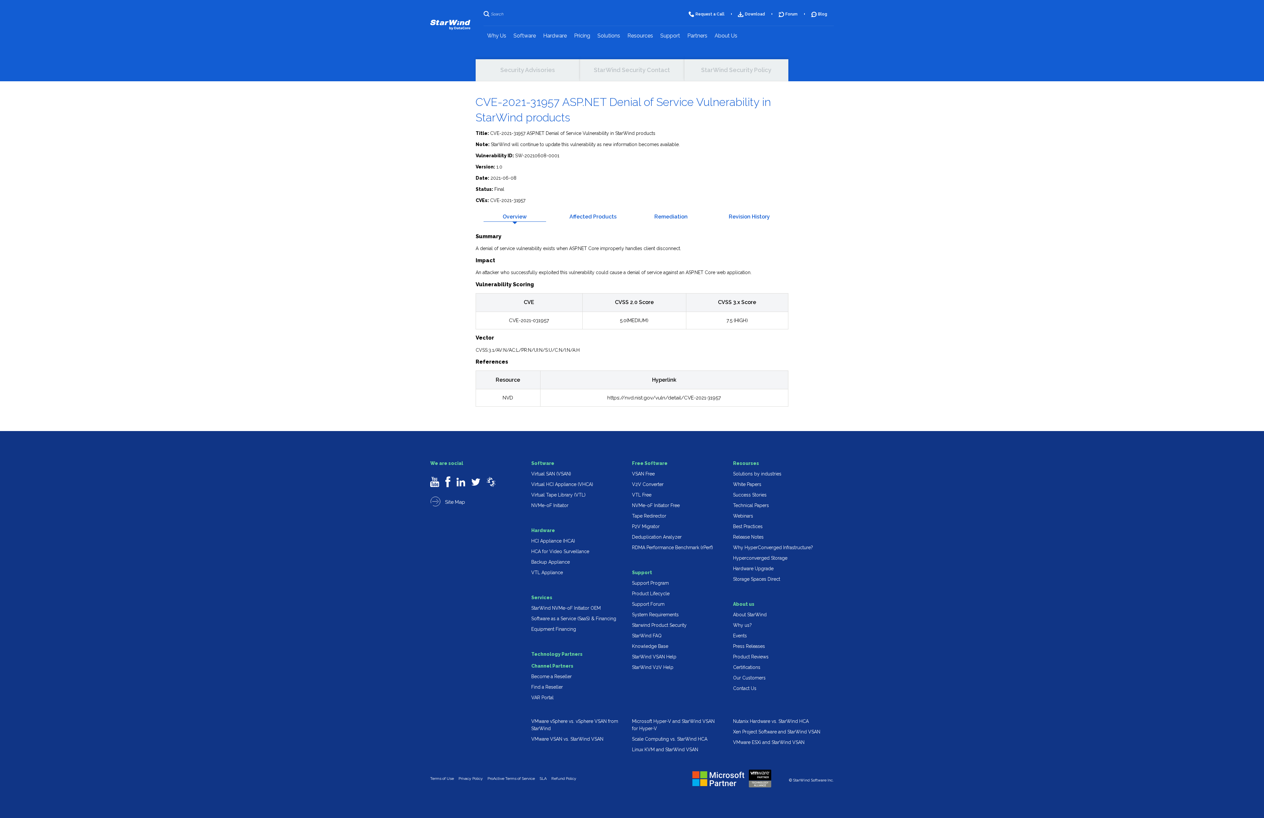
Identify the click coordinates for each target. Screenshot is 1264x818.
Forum (791, 14)
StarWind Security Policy (736, 69)
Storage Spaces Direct (756, 579)
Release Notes (748, 537)
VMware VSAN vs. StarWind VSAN (567, 739)
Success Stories (750, 495)
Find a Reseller (547, 687)
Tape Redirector (649, 516)
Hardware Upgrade (753, 568)
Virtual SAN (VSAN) (551, 473)
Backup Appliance (550, 562)
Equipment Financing (553, 629)
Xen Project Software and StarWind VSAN (776, 731)
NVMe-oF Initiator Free (656, 505)
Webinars (743, 516)
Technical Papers (751, 505)
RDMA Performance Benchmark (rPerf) (672, 547)
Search (497, 14)
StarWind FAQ (647, 635)
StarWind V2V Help (652, 667)
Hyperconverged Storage (760, 558)
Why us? (742, 625)
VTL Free (641, 495)
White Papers (747, 484)
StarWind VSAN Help (654, 656)
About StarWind (750, 614)
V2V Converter (648, 484)
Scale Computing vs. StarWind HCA (669, 739)
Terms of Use (442, 778)
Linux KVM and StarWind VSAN (665, 749)
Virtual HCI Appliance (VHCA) (562, 484)
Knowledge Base (650, 646)
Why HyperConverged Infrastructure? (773, 547)
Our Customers (749, 677)
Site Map (454, 502)
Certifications (746, 667)
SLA (543, 778)
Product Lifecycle (651, 593)
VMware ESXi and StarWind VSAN (768, 742)
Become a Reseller (551, 676)
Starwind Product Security (659, 625)
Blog (822, 14)
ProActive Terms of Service (511, 778)
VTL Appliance (547, 572)
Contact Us (744, 688)
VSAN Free (643, 473)
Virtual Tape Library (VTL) (558, 495)
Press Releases (749, 646)
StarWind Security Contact (632, 69)
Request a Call (710, 14)
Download (755, 14)
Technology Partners (557, 654)
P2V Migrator (646, 526)
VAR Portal (542, 697)
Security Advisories (527, 69)
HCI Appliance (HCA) (553, 541)
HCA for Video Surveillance (560, 551)
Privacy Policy (471, 778)
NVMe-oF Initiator (549, 505)
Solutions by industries (757, 473)
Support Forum (648, 604)
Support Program (650, 583)
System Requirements (655, 614)
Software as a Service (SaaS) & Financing (573, 618)
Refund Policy (563, 778)
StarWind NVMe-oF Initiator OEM (566, 608)
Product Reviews (751, 656)
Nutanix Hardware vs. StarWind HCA (771, 721)
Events (740, 635)
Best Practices (748, 526)
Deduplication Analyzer (657, 537)
